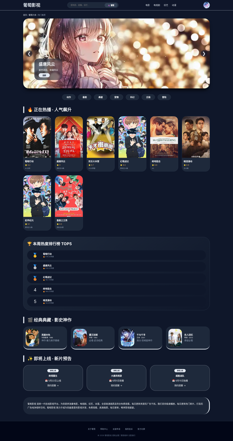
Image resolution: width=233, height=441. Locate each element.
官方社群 (141, 429)
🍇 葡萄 (111, 5)
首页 (25, 15)
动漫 (174, 5)
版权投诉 (129, 429)
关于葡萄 (91, 429)
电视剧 (157, 5)
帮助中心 (104, 429)
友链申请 (116, 429)
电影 (147, 5)
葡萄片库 (32, 15)
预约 (44, 75)
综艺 (166, 5)
